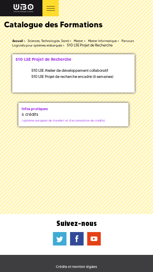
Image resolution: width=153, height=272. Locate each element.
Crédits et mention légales (76, 267)
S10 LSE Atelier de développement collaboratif (69, 70)
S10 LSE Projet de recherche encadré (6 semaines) (72, 76)
